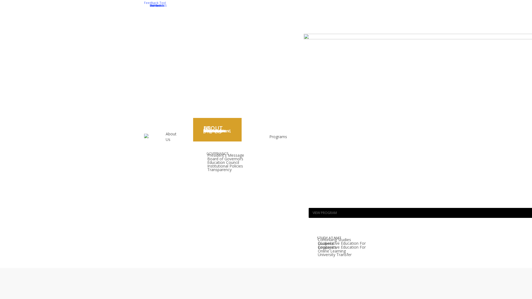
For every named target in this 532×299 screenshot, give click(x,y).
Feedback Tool (155, 3)
